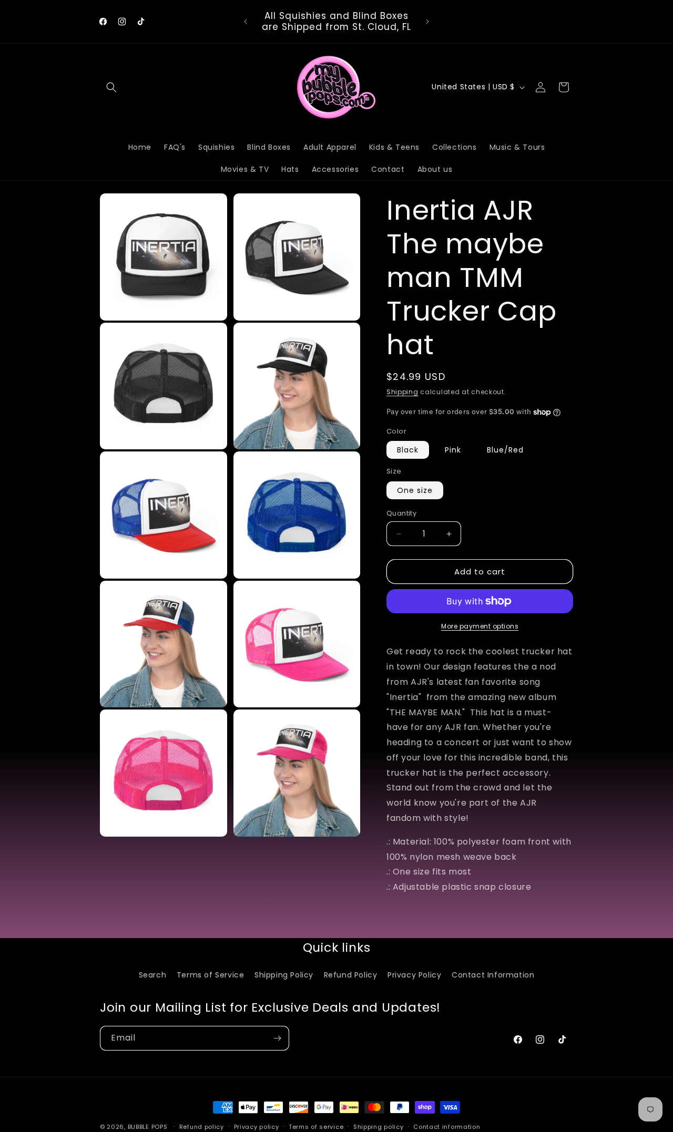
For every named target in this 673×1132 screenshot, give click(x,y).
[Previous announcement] (245, 22)
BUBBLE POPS (148, 1127)
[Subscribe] (277, 1038)
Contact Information (493, 975)
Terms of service (316, 1126)
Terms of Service (210, 975)
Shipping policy (378, 1126)
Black (408, 450)
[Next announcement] (427, 22)
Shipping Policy (283, 975)
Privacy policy (256, 1126)
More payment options (479, 626)
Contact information (446, 1126)
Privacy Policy (414, 975)
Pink (453, 450)
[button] (111, 87)
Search (153, 975)
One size (415, 490)
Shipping (402, 391)
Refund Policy (351, 975)
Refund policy (201, 1126)
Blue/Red (505, 450)
